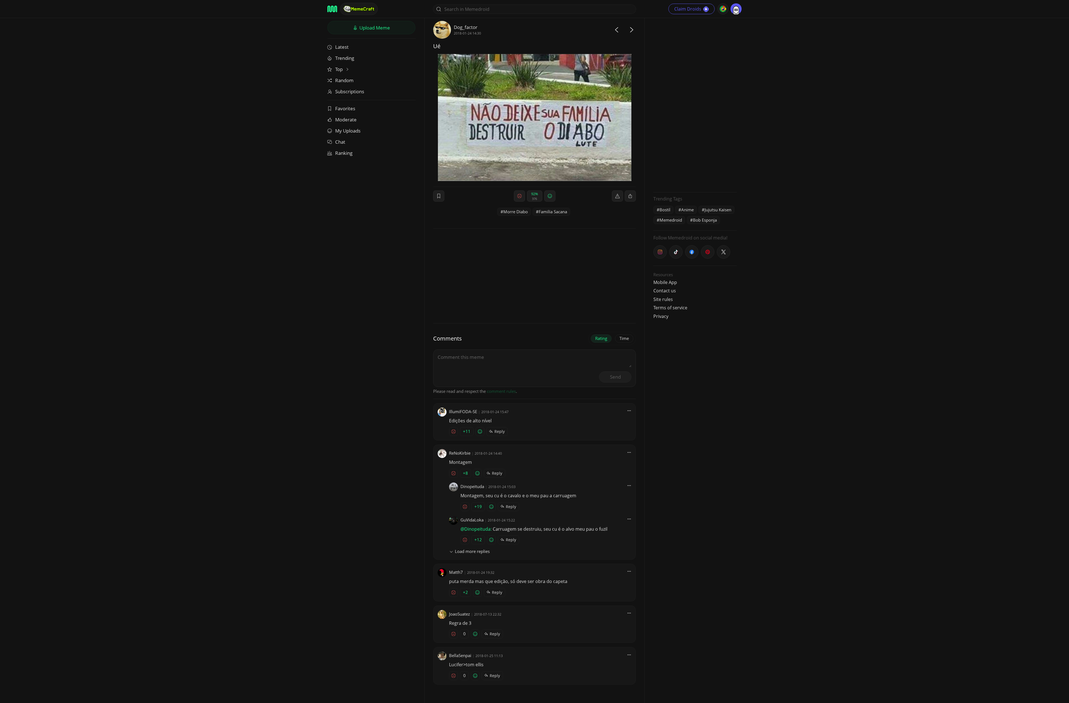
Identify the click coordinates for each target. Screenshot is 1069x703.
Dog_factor (465, 27)
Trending (344, 58)
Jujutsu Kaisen (718, 209)
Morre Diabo (515, 211)
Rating (601, 338)
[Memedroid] (332, 9)
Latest (342, 47)
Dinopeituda (472, 486)
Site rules (663, 299)
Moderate (346, 119)
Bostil (664, 209)
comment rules (501, 391)
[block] (630, 196)
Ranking (343, 153)
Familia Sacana (553, 211)
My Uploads (348, 131)
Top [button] (339, 69)
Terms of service (670, 308)
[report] (617, 196)
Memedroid (670, 220)
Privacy (660, 316)
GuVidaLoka (472, 520)
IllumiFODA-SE (463, 411)
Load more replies (472, 551)
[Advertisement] (695, 104)
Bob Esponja (705, 220)
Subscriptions (349, 91)
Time (624, 338)
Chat (340, 142)
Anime (687, 209)
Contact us (664, 291)
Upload (374, 28)
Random (344, 80)
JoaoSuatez (459, 614)
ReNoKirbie (460, 453)
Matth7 (456, 572)
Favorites (345, 108)
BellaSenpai (460, 655)
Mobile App (665, 282)
